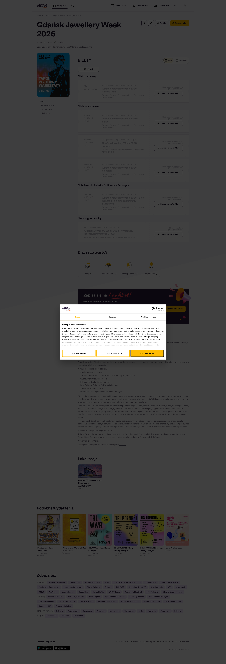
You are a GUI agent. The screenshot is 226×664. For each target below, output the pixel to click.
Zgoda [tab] (77, 317)
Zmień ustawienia (111, 353)
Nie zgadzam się (79, 353)
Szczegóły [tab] (113, 317)
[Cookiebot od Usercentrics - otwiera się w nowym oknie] (153, 309)
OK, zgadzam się (147, 353)
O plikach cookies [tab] (148, 317)
